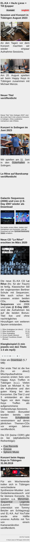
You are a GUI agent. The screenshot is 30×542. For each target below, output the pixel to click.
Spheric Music (11, 452)
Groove (7, 449)
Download (16, 360)
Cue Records (10, 446)
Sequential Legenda (15, 501)
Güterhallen (18, 162)
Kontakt (10, 10)
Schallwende (22, 417)
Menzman (23, 498)
